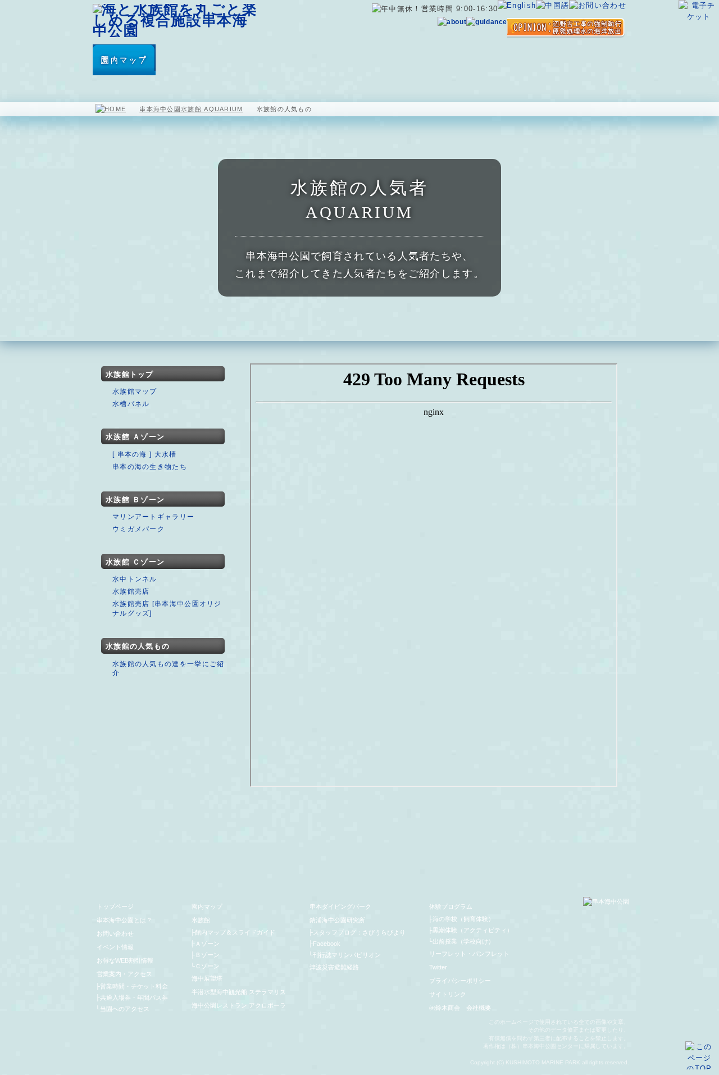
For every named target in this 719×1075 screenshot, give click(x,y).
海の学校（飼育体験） (463, 918)
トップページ (115, 906)
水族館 (179, 59)
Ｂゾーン (207, 954)
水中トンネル (134, 579)
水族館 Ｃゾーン (135, 562)
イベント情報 (115, 947)
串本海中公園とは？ (124, 920)
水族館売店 (131, 591)
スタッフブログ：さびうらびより (359, 932)
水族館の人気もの (138, 646)
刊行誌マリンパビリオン (347, 954)
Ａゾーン (207, 943)
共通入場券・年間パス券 (134, 997)
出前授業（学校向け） (463, 941)
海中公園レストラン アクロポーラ (383, 59)
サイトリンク (447, 994)
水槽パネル (131, 404)
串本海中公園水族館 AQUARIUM (191, 109)
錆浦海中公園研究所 (337, 920)
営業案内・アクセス (593, 59)
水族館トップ (130, 374)
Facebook (326, 943)
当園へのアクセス (124, 1008)
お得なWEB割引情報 (125, 960)
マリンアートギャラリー (153, 517)
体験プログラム (534, 59)
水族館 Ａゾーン (135, 436)
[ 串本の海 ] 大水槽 (144, 454)
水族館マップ (134, 391)
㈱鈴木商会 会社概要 (460, 1007)
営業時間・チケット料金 (134, 986)
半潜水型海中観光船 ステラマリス (304, 59)
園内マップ (124, 59)
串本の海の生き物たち (149, 467)
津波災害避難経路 (334, 967)
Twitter (438, 967)
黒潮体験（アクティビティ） (473, 930)
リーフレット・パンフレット (469, 953)
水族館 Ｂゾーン (135, 499)
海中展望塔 (234, 59)
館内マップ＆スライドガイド (235, 932)
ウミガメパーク (138, 529)
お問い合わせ (115, 933)
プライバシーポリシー (460, 980)
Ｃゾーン (207, 966)
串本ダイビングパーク (340, 906)
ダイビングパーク (464, 59)
